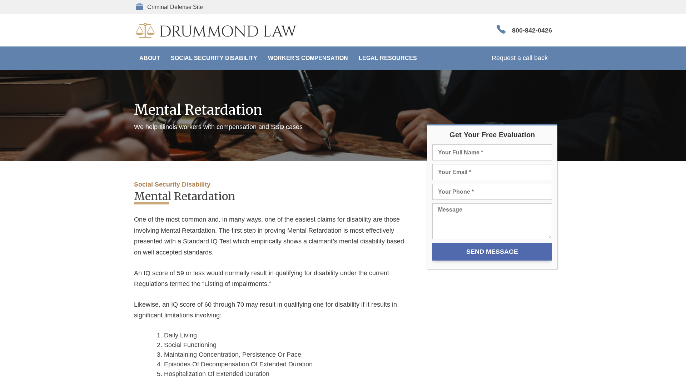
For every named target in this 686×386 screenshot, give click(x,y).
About (149, 58)
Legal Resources (388, 58)
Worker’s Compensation (308, 58)
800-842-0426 (532, 30)
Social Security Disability (214, 58)
